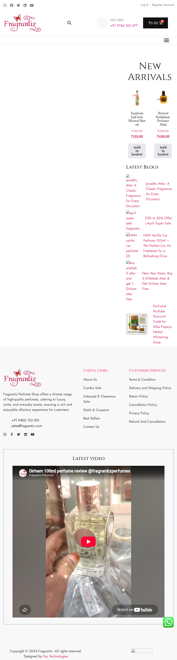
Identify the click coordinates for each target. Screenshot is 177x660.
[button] (167, 40)
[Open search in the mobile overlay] (69, 23)
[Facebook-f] (11, 434)
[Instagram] (5, 5)
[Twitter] (18, 5)
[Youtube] (31, 5)
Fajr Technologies (55, 656)
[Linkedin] (25, 5)
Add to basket (137, 151)
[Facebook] (11, 5)
